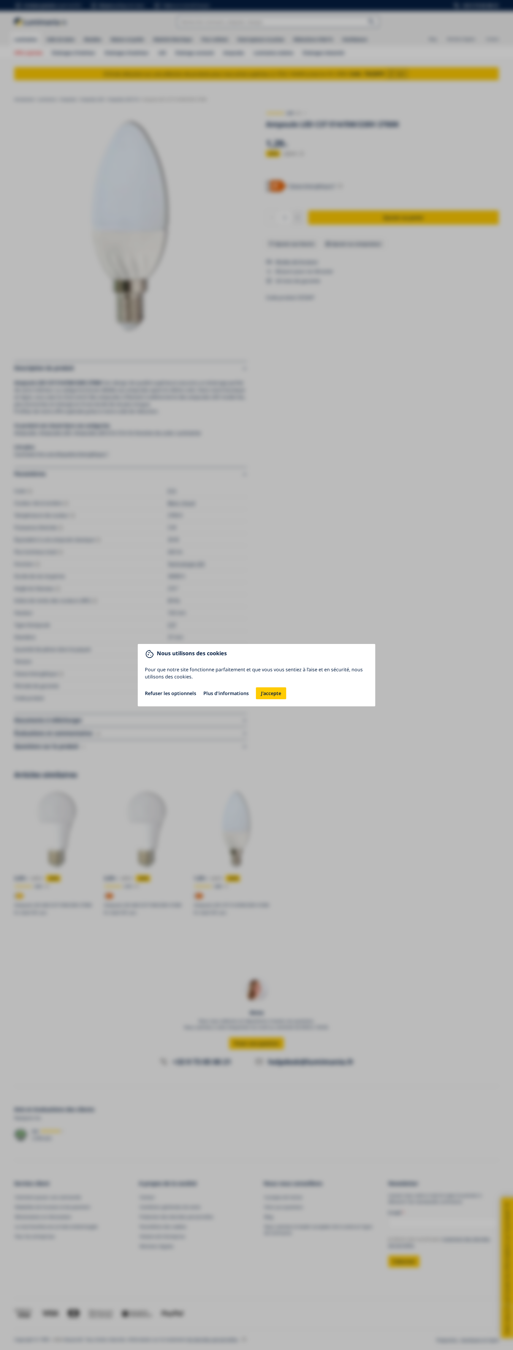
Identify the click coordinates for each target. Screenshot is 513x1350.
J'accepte (271, 693)
